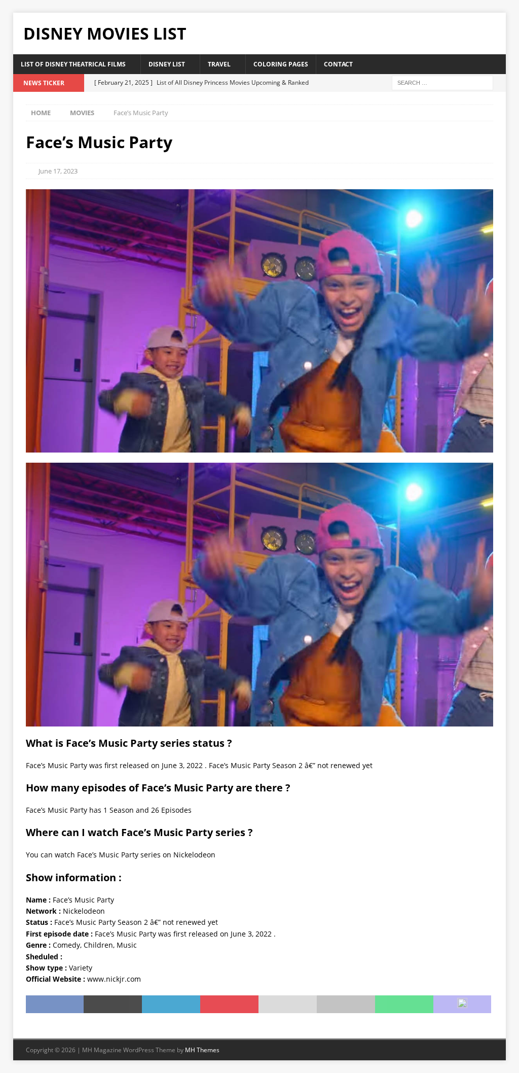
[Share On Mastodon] (462, 1004)
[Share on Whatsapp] (404, 1004)
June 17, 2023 (58, 171)
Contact (338, 64)
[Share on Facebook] (55, 1004)
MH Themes (202, 1050)
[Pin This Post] (229, 1004)
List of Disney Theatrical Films (73, 64)
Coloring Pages (280, 64)
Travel (219, 64)
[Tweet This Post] (113, 1004)
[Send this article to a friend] (287, 1004)
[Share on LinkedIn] (171, 1004)
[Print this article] (346, 1004)
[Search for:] (442, 82)
